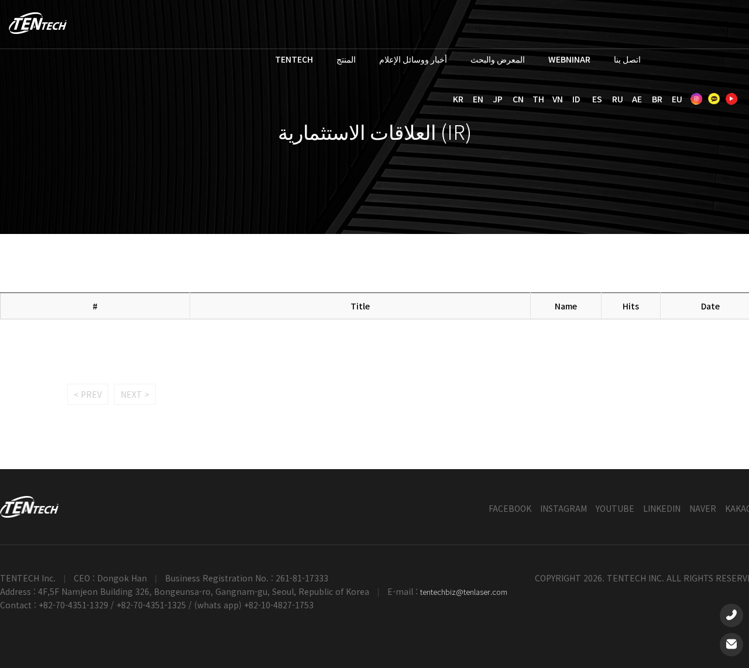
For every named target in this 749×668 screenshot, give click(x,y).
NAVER (702, 508)
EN (478, 99)
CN (518, 99)
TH (538, 99)
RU (617, 99)
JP (498, 99)
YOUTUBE (615, 508)
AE (637, 99)
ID (576, 99)
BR (657, 99)
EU (677, 99)
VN (557, 99)
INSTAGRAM (563, 508)
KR (458, 99)
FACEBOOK (510, 508)
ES (597, 99)
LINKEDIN (662, 508)
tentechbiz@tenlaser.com (463, 591)
